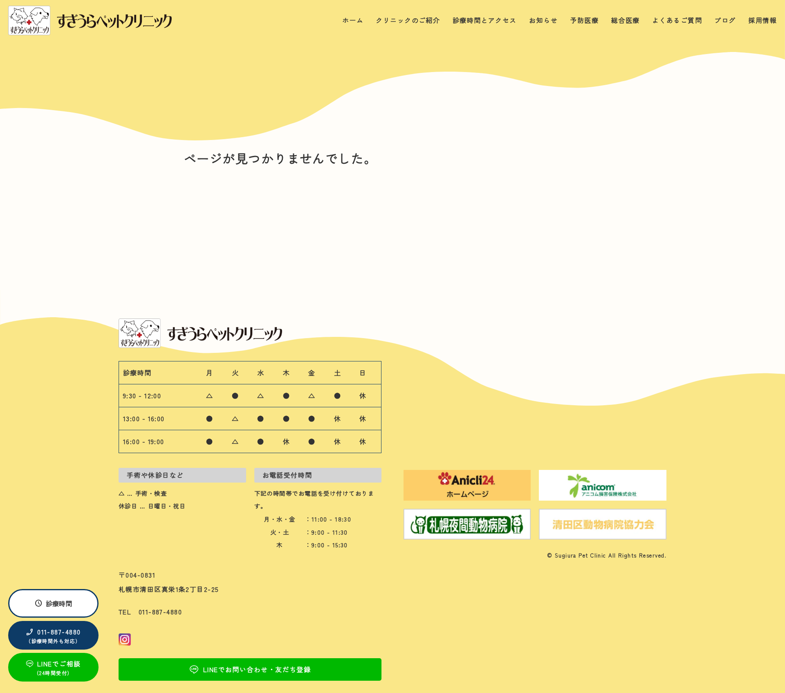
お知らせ (543, 20)
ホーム (352, 20)
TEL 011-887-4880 (150, 611)
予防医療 (584, 20)
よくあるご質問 (677, 20)
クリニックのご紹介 (408, 20)
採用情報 (762, 20)
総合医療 (625, 20)
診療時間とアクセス (485, 20)
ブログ (725, 20)
